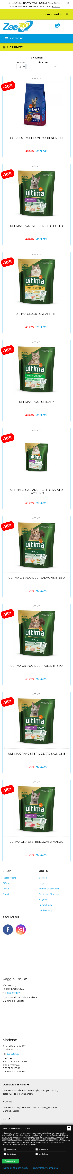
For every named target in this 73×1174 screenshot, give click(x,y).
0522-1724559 (13, 993)
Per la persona (26, 1093)
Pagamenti (44, 899)
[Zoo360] (18, 26)
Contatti (6, 894)
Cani (5, 1090)
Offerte (6, 883)
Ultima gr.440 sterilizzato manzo (36, 841)
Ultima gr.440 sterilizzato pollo (36, 226)
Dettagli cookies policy (15, 1168)
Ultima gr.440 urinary (36, 402)
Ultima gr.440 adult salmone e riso (36, 577)
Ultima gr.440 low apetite (37, 314)
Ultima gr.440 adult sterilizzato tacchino (36, 491)
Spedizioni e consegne (50, 894)
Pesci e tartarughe (31, 1090)
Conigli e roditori (49, 1090)
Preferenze (43, 1149)
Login (41, 883)
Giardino (13, 1093)
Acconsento (10, 1161)
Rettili (5, 1093)
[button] (57, 29)
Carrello (43, 877)
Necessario (11, 1149)
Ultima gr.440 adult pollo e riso (36, 665)
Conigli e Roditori (22, 1107)
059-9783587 (13, 1053)
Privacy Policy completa (45, 1168)
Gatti (10, 1090)
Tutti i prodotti (9, 877)
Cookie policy (45, 910)
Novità (6, 888)
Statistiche (11, 1154)
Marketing (43, 1154)
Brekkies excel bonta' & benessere (36, 138)
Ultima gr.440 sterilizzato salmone (36, 753)
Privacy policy (45, 905)
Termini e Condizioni (49, 888)
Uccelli (17, 1090)
